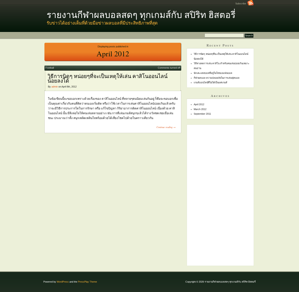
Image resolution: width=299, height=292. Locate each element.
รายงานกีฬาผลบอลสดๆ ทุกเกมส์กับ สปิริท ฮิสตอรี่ (141, 14)
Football (50, 67)
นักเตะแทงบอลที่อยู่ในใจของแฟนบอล (213, 73)
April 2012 (199, 104)
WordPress (63, 281)
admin (54, 86)
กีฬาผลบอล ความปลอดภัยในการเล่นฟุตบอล (216, 78)
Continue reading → (166, 127)
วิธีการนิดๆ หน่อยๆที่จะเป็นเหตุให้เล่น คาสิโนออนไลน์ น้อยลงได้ (107, 78)
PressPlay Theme (87, 281)
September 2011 (202, 113)
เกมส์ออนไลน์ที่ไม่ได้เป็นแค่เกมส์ (210, 82)
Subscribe (241, 3)
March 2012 (200, 109)
